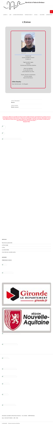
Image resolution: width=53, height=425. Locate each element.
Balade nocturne (14, 106)
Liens (10, 14)
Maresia (15, 101)
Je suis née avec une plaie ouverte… (9, 252)
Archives (5, 14)
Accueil (35, 14)
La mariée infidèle (5, 249)
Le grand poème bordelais (18, 14)
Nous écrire (42, 14)
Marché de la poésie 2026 (7, 242)
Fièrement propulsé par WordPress (14, 423)
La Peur (3, 247)
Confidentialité (49, 14)
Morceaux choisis (28, 14)
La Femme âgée (5, 245)
